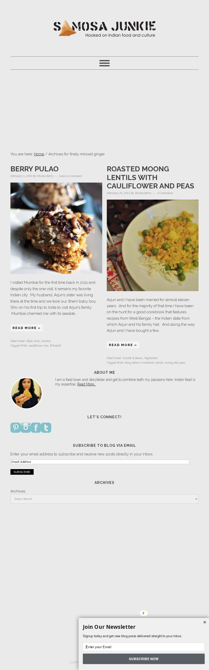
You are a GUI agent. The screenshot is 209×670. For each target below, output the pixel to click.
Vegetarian (151, 358)
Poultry (46, 341)
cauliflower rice (38, 345)
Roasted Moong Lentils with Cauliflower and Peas (150, 177)
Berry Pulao (34, 169)
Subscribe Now (144, 658)
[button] (144, 627)
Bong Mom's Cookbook (139, 362)
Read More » (26, 328)
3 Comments (165, 193)
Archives (17, 491)
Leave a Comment (70, 176)
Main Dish (33, 341)
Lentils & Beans (133, 358)
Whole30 (55, 345)
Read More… (86, 384)
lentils (159, 362)
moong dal (171, 362)
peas (182, 362)
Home (39, 154)
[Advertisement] (104, 110)
